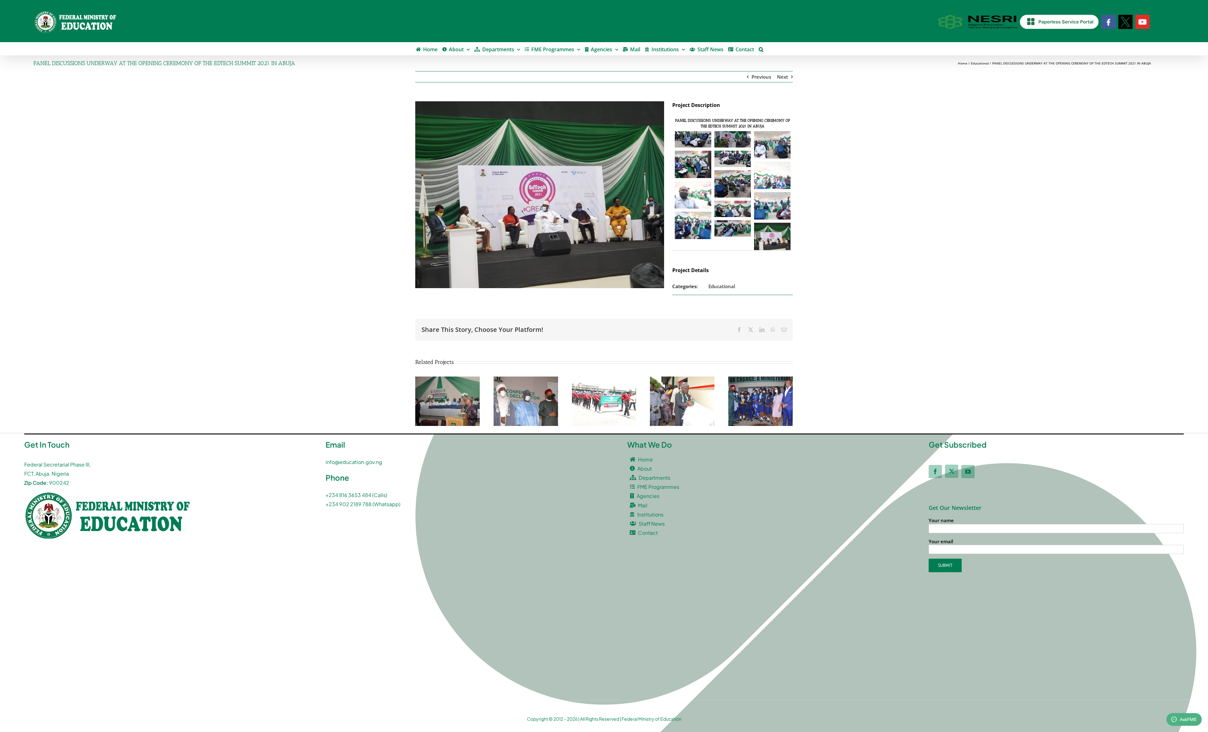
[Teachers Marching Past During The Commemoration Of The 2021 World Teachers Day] (604, 380)
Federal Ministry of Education (651, 719)
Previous (761, 77)
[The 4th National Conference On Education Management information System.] (447, 380)
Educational (721, 286)
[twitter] (951, 471)
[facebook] (935, 471)
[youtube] (968, 471)
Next (782, 77)
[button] (761, 48)
